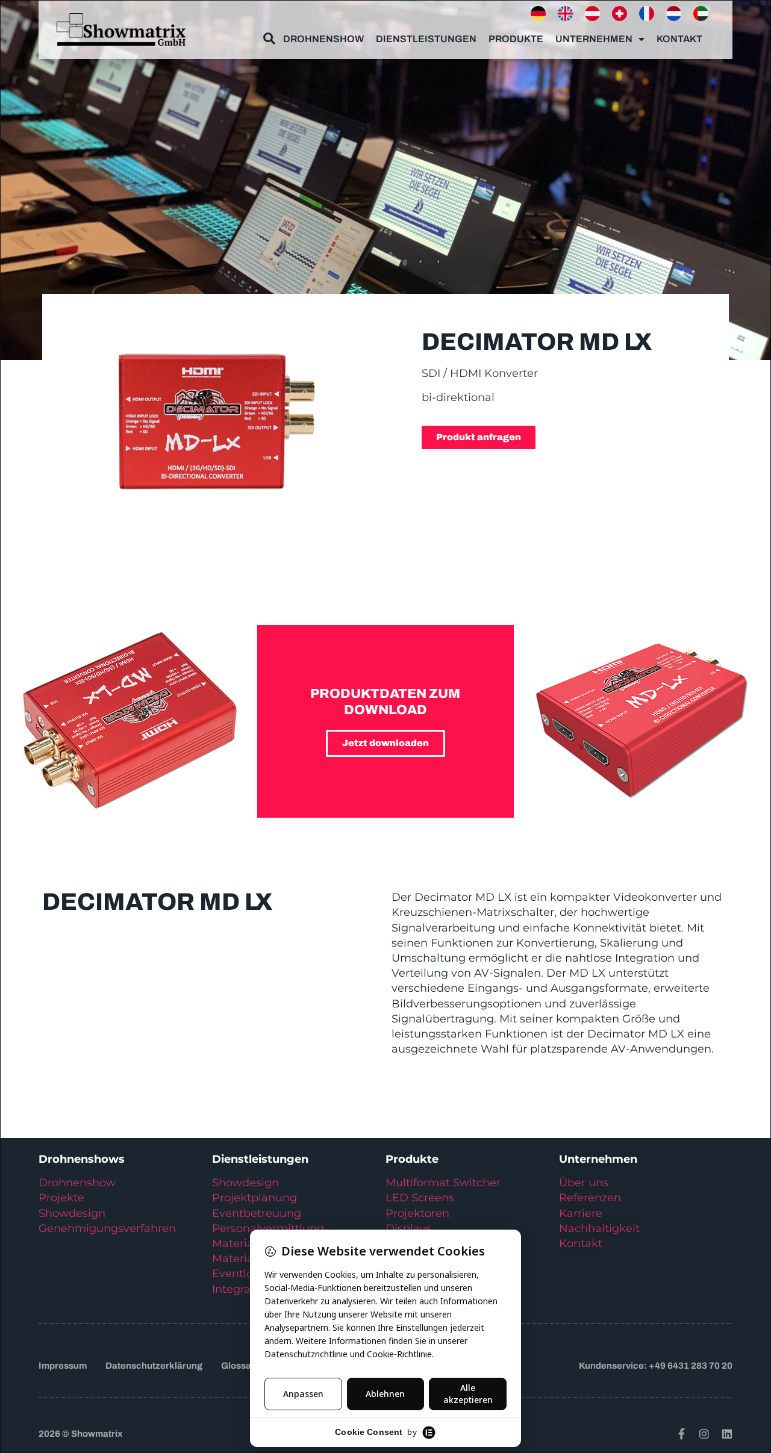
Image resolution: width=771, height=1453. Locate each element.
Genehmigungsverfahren (107, 1228)
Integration (242, 1289)
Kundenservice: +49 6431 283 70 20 (655, 1366)
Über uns (583, 1182)
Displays (408, 1228)
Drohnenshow (323, 39)
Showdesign (72, 1213)
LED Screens (420, 1197)
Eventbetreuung (256, 1213)
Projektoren (417, 1213)
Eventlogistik (247, 1273)
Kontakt (679, 39)
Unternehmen (593, 39)
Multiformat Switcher (443, 1182)
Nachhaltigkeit (599, 1228)
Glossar (238, 1366)
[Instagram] (704, 1433)
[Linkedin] (727, 1433)
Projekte (61, 1197)
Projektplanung (254, 1197)
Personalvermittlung (268, 1228)
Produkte (516, 39)
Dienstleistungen (426, 39)
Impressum (63, 1366)
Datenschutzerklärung (153, 1366)
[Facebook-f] (681, 1433)
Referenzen (590, 1197)
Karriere (580, 1213)
